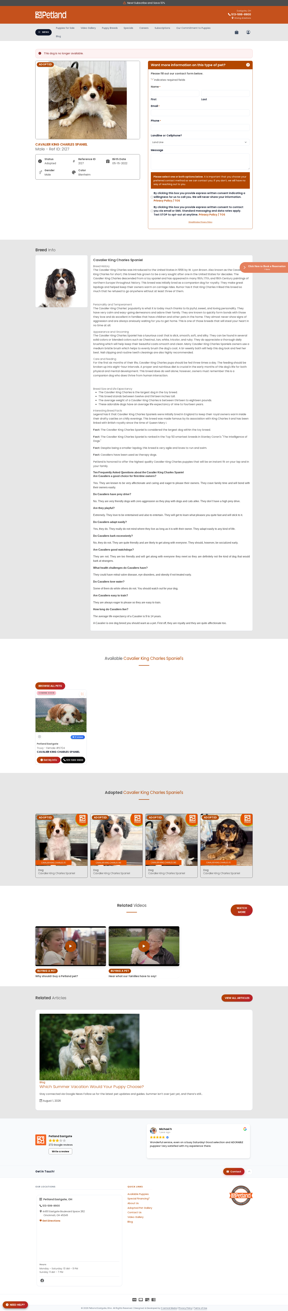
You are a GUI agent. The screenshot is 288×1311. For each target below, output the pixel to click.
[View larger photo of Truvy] (82, 694)
